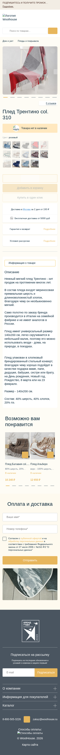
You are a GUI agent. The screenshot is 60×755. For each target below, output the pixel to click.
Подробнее (49, 229)
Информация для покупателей (25, 697)
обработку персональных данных (25, 541)
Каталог (8, 705)
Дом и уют (8, 41)
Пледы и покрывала (28, 41)
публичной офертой (31, 538)
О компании (11, 688)
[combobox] (30, 263)
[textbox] (22, 263)
